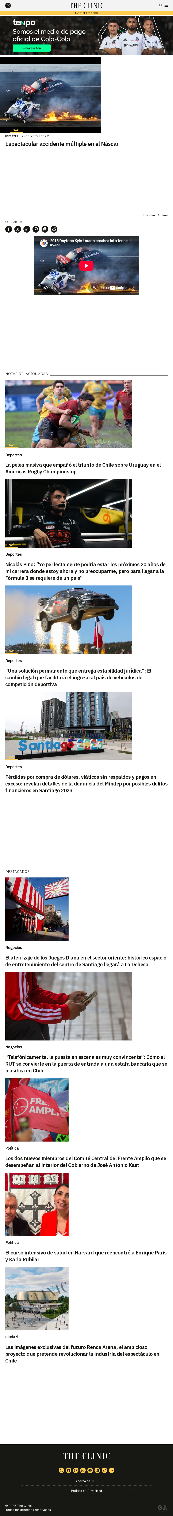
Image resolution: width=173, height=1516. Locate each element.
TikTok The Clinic (104, 1470)
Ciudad (11, 1336)
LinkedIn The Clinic (97, 1470)
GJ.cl (162, 1509)
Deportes (11, 136)
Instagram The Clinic (75, 1470)
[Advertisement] (86, 333)
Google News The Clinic (111, 1470)
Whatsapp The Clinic (83, 1470)
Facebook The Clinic (68, 1470)
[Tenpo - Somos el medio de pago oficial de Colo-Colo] (86, 35)
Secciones (166, 5)
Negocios (13, 947)
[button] (8, 229)
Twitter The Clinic (61, 1470)
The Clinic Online (155, 215)
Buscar (160, 5)
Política (12, 1148)
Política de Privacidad (86, 1491)
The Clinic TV (90, 1470)
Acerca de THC (86, 1481)
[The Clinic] (11, 5)
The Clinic (24, 1506)
